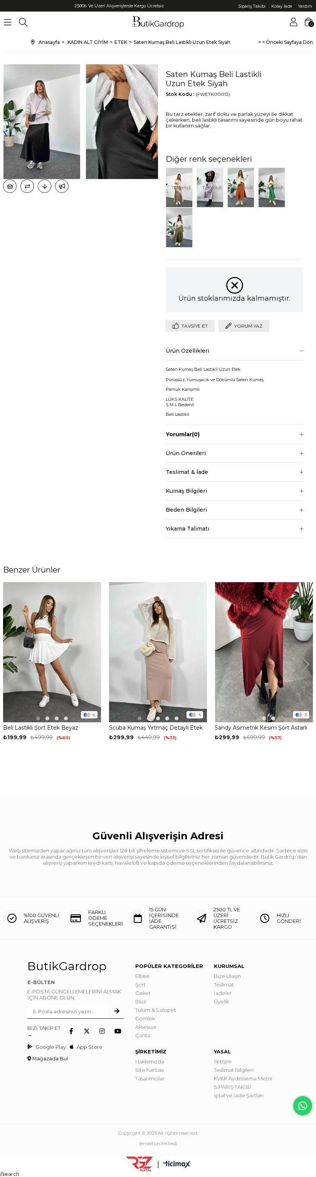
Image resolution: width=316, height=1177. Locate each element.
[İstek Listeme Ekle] (10, 186)
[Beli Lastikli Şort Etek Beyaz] (52, 652)
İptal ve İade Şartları (239, 1095)
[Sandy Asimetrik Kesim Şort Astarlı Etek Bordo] (264, 652)
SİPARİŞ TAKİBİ (232, 1087)
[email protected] (158, 1143)
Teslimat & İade (187, 472)
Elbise (142, 976)
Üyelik (221, 1001)
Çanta (142, 1035)
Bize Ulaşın (227, 976)
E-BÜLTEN (41, 982)
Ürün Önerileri (186, 453)
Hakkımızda (149, 1061)
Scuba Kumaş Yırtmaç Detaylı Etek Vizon (156, 728)
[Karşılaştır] (27, 186)
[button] (38, 718)
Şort (140, 984)
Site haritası (149, 1070)
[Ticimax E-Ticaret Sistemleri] (176, 1165)
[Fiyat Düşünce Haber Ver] (44, 186)
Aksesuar (146, 1027)
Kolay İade (281, 6)
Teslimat (224, 984)
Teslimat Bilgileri (234, 1070)
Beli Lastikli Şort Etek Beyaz (40, 727)
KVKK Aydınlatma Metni (243, 1078)
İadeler (223, 993)
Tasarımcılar (150, 1078)
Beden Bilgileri (186, 509)
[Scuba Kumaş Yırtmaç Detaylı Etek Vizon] (158, 652)
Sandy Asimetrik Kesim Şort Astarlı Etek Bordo (261, 728)
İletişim (223, 1061)
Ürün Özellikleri (187, 350)
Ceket (143, 993)
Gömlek (145, 1018)
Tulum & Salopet (155, 1010)
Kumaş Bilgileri (186, 490)
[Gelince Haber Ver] (62, 186)
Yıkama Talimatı (187, 528)
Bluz (140, 1001)
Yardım (305, 6)
